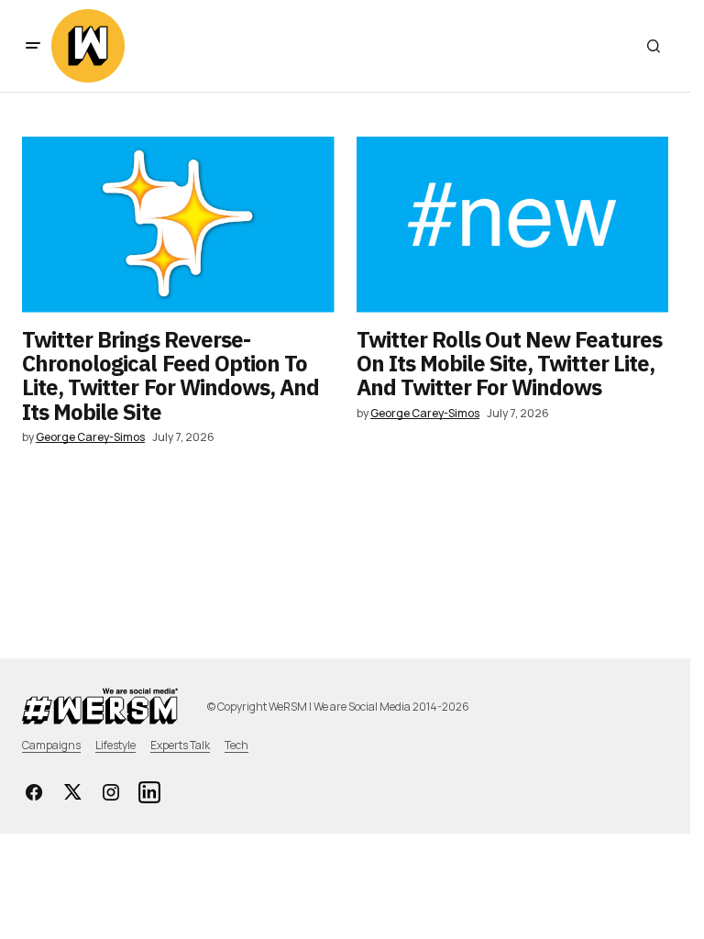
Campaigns (51, 745)
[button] (33, 46)
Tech (236, 745)
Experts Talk (180, 745)
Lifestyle (115, 745)
